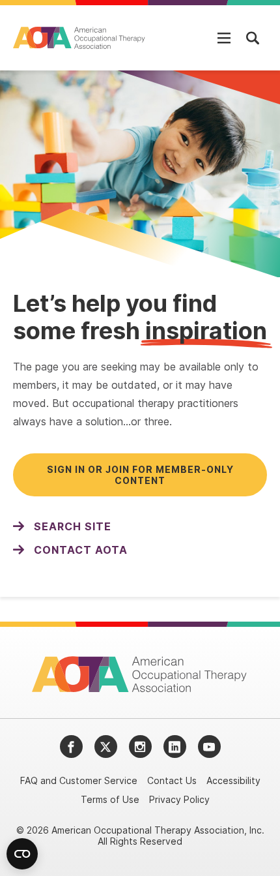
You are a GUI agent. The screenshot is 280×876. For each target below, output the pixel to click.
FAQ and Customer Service (78, 780)
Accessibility (233, 780)
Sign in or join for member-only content (140, 475)
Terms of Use (110, 799)
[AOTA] (80, 38)
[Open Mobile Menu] (224, 37)
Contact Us (172, 780)
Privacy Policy (179, 799)
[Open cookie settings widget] (22, 853)
